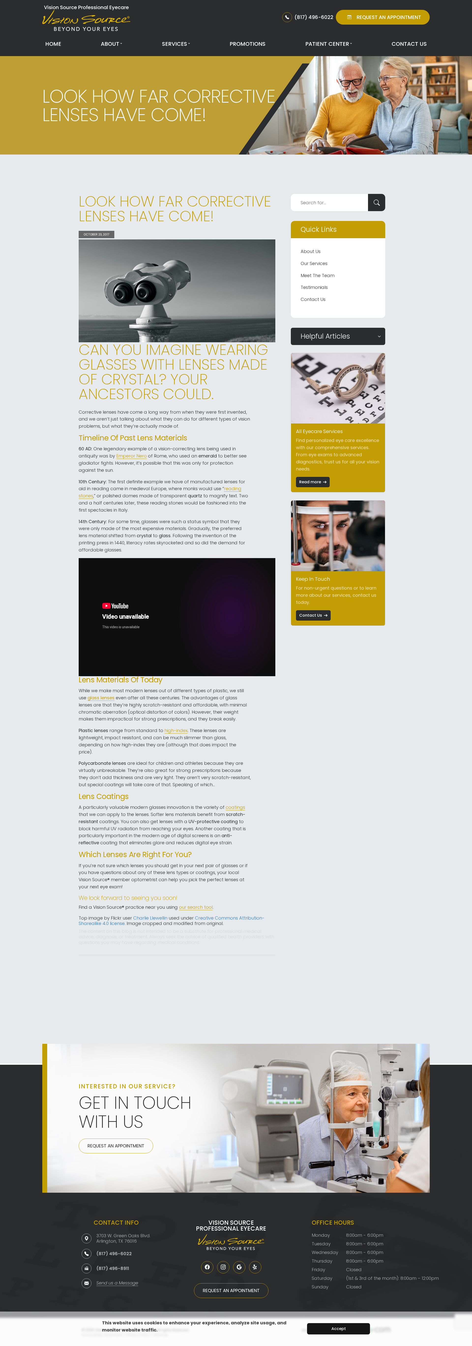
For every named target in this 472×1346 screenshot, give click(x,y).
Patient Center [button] (327, 44)
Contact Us (409, 44)
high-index (176, 730)
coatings (235, 807)
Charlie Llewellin (150, 918)
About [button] (110, 44)
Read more (310, 482)
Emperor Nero (131, 456)
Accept (338, 1328)
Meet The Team (318, 275)
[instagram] (223, 1267)
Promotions (248, 44)
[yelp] (255, 1267)
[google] (239, 1267)
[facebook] (207, 1267)
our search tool (196, 907)
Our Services (314, 263)
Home (53, 44)
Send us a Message (117, 1283)
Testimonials (314, 287)
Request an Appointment (116, 1146)
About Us (311, 251)
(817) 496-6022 (114, 1254)
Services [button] (174, 44)
